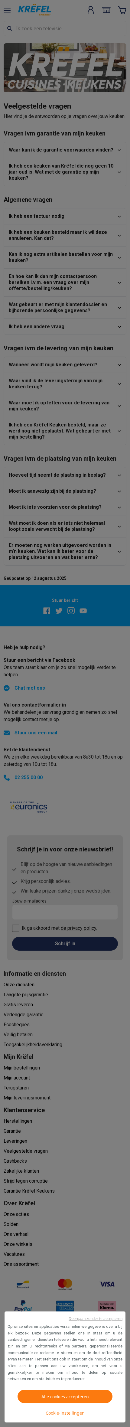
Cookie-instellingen (65, 1413)
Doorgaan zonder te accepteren (95, 1318)
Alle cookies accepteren (65, 1396)
